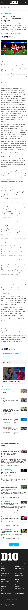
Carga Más (14, 545)
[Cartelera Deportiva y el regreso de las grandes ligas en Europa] (24, 419)
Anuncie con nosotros (20, 564)
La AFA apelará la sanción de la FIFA (10, 400)
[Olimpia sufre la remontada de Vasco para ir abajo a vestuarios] (24, 487)
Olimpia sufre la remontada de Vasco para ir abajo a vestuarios (9, 489)
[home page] (14, 2)
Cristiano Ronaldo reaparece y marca (10, 391)
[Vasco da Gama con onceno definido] (24, 531)
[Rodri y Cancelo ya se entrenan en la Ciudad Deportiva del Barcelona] (24, 428)
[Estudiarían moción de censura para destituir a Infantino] (24, 470)
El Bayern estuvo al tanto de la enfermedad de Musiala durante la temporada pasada (10, 454)
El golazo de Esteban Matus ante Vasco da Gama (9, 503)
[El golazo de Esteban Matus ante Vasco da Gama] (24, 502)
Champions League (7, 353)
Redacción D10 (8, 362)
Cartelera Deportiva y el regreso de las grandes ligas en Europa (10, 420)
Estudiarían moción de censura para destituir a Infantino (8, 472)
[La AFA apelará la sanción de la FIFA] (24, 400)
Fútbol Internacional (6, 13)
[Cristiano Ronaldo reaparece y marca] (24, 391)
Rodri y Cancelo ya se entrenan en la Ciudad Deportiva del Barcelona (10, 430)
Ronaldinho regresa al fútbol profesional (10, 519)
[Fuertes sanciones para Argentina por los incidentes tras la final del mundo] (24, 409)
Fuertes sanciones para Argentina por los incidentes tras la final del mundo (11, 410)
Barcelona (17, 353)
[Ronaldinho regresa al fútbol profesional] (24, 518)
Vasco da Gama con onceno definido (9, 531)
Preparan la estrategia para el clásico (12, 381)
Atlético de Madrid (7, 356)
